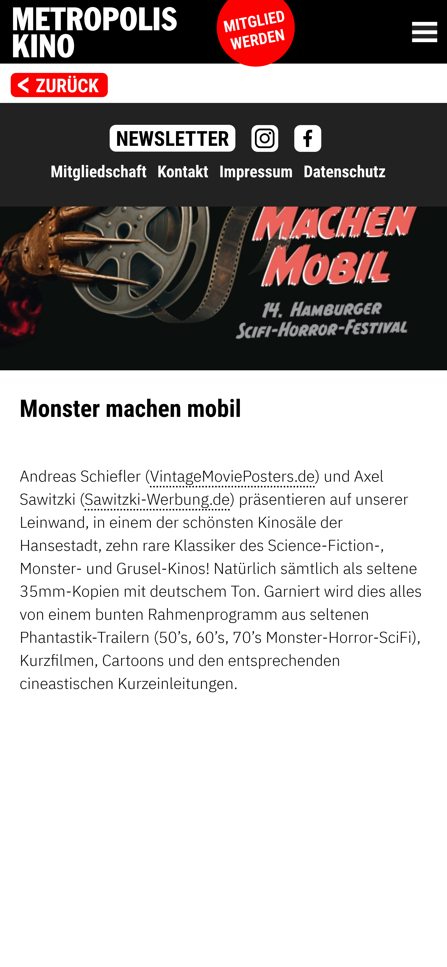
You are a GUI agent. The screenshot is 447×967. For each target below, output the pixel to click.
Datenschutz (345, 171)
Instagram (264, 138)
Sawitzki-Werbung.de (157, 499)
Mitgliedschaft (99, 171)
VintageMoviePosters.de (232, 476)
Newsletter (172, 138)
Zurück (67, 86)
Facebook (307, 138)
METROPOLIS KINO (147, 32)
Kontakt (182, 171)
